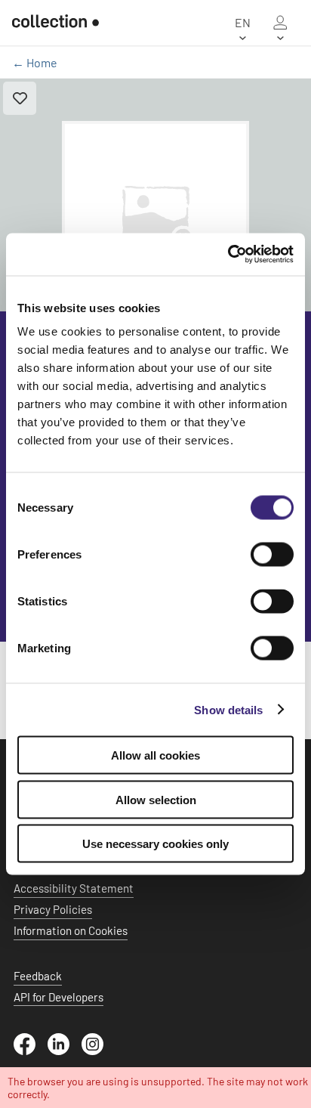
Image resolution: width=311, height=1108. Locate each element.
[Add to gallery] (19, 98)
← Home (34, 62)
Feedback (38, 976)
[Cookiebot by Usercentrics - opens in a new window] (228, 255)
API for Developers (58, 997)
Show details (228, 709)
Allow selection (155, 799)
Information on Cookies (71, 930)
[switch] (272, 555)
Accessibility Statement (74, 888)
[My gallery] (280, 22)
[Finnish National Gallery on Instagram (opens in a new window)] (98, 1050)
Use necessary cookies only (155, 843)
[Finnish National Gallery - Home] (55, 22)
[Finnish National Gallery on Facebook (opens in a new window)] (31, 1050)
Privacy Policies (53, 909)
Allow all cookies (155, 755)
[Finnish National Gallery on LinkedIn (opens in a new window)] (65, 1050)
